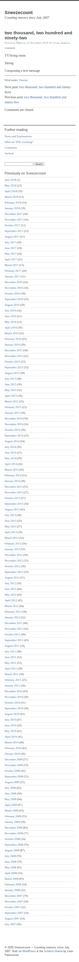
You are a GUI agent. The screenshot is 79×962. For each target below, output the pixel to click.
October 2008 (12, 839)
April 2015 (11, 395)
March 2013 (12, 537)
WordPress (29, 951)
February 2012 (13, 611)
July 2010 (10, 719)
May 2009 (10, 799)
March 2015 (12, 401)
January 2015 (12, 412)
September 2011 (14, 640)
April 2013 (11, 532)
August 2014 (12, 441)
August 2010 (12, 714)
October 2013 (12, 498)
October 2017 (12, 225)
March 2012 (12, 606)
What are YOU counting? (19, 142)
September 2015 (14, 367)
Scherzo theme (53, 951)
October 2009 (12, 770)
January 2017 (12, 276)
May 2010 (10, 731)
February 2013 (13, 543)
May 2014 (10, 458)
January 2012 (12, 617)
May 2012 (10, 594)
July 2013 (10, 515)
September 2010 (14, 708)
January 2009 (12, 822)
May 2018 (10, 185)
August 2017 (12, 236)
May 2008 (10, 867)
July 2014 (10, 446)
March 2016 (12, 333)
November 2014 (14, 424)
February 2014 (13, 475)
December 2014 (14, 418)
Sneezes (23, 80)
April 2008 (11, 873)
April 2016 (11, 327)
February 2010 (13, 748)
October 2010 (12, 702)
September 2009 (14, 776)
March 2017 (12, 265)
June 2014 (10, 452)
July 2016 (10, 310)
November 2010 (14, 697)
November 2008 (14, 833)
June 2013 (10, 520)
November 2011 (14, 628)
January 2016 (12, 344)
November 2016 (14, 287)
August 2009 (12, 782)
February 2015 (13, 407)
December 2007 (14, 895)
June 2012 (10, 589)
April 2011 (11, 668)
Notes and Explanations (18, 136)
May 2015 (10, 390)
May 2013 (10, 526)
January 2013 (12, 549)
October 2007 (12, 907)
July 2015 (10, 378)
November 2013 (14, 492)
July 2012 (10, 583)
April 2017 (11, 259)
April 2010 (11, 736)
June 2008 (10, 861)
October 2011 (12, 634)
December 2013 (14, 486)
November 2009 (14, 765)
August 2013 (12, 509)
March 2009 (12, 810)
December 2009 (14, 759)
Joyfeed (9, 153)
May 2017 (10, 253)
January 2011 (12, 685)
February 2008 (13, 884)
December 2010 (14, 691)
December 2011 (14, 623)
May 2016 (10, 321)
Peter (19, 42)
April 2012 (11, 600)
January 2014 (12, 481)
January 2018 (12, 208)
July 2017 (10, 242)
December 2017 (14, 214)
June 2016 (10, 316)
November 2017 (14, 219)
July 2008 (10, 856)
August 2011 (12, 645)
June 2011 (10, 657)
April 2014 (11, 464)
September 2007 (14, 912)
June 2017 (10, 248)
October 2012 (12, 566)
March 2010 (12, 742)
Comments (11, 147)
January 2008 (12, 890)
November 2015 (14, 356)
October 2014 (12, 429)
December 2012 (14, 554)
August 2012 (12, 577)
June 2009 (10, 793)
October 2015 (12, 361)
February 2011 (13, 679)
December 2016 (14, 282)
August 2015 (12, 373)
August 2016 (12, 304)
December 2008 (14, 827)
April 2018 (11, 191)
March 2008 (12, 878)
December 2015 (14, 350)
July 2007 (10, 924)
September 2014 (14, 435)
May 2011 (10, 662)
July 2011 (10, 651)
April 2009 (11, 804)
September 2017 (14, 231)
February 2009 (13, 816)
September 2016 (14, 299)
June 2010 (10, 725)
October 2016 (12, 293)
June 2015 (10, 384)
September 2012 (14, 571)
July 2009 (10, 787)
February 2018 (13, 202)
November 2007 (14, 901)
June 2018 (10, 179)
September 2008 (14, 844)
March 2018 (12, 196)
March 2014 (12, 469)
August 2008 (12, 850)
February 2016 (13, 339)
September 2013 (14, 503)
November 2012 (14, 560)
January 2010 (12, 753)
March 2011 (12, 674)
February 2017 (13, 270)
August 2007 (12, 918)
